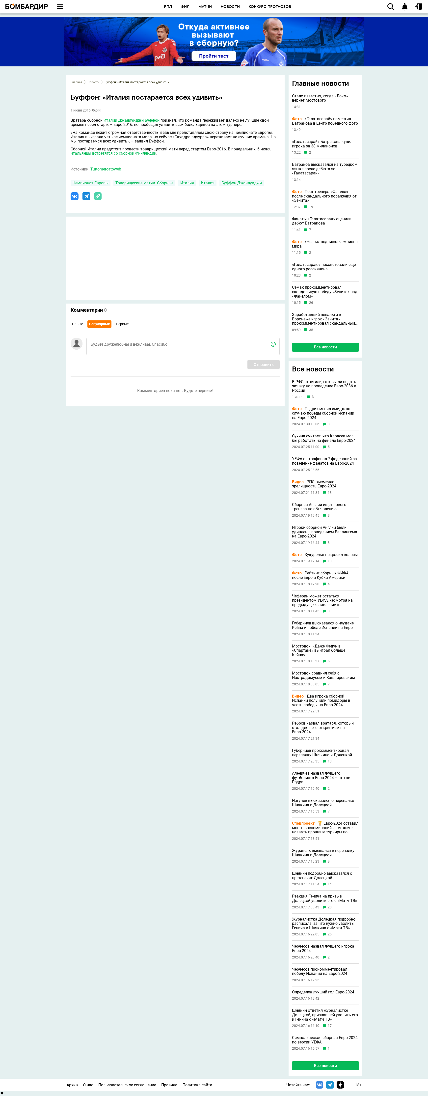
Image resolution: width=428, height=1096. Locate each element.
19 (311, 207)
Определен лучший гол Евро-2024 (323, 992)
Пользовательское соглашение (127, 1085)
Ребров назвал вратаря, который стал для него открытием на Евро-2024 (323, 727)
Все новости (325, 347)
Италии (110, 120)
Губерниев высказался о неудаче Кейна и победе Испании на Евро (323, 625)
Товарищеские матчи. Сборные (144, 183)
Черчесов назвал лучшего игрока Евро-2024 (323, 948)
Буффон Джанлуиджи (241, 183)
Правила (169, 1085)
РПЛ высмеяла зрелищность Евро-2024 (314, 484)
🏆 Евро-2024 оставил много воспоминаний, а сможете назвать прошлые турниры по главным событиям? (325, 827)
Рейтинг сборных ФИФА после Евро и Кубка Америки (320, 575)
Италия (187, 183)
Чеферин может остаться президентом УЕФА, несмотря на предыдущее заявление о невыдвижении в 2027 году (322, 600)
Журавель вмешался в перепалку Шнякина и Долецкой (323, 852)
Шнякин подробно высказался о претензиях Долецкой (322, 875)
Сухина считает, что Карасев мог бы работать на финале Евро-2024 (324, 438)
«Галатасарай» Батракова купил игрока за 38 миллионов (322, 144)
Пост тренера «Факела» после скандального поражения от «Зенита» (324, 196)
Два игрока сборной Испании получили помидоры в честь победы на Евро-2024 (321, 700)
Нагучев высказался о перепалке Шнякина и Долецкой (323, 802)
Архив (72, 1085)
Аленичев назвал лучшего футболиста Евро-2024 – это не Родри (321, 777)
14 (330, 884)
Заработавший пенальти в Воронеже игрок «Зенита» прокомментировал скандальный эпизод (323, 319)
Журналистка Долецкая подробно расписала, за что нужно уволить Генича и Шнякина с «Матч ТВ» (323, 923)
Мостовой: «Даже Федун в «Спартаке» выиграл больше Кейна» (318, 650)
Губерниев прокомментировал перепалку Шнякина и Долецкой (322, 752)
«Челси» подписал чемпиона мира (325, 244)
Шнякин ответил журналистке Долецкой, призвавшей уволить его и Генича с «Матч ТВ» (325, 1014)
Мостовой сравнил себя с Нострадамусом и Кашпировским (323, 675)
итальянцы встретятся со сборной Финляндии (113, 153)
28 (330, 907)
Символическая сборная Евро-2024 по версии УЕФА (325, 1040)
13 (330, 493)
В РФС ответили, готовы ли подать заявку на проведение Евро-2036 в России (324, 386)
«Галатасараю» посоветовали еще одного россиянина (324, 266)
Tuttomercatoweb (105, 169)
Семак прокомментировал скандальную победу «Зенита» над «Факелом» (324, 291)
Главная (76, 82)
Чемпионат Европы (90, 183)
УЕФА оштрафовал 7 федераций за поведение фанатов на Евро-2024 (324, 461)
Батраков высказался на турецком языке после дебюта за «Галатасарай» (324, 168)
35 (311, 330)
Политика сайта (197, 1085)
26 (311, 303)
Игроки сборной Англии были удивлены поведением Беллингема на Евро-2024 (324, 531)
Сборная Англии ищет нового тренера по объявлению (319, 507)
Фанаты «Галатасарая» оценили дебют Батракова (321, 221)
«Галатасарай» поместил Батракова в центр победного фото (325, 121)
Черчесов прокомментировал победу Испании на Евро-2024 (319, 971)
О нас (88, 1085)
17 (330, 1026)
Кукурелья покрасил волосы (325, 555)
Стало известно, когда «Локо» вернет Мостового (320, 98)
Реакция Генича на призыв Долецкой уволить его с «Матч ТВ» (324, 898)
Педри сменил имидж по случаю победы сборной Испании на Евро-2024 (323, 413)
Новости (93, 82)
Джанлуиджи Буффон (139, 120)
